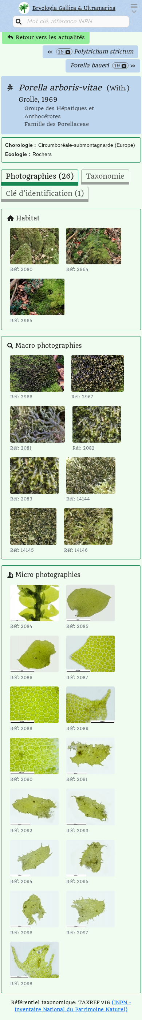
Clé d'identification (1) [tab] (45, 194)
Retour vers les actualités (49, 37)
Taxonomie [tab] (105, 176)
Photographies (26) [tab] (40, 176)
